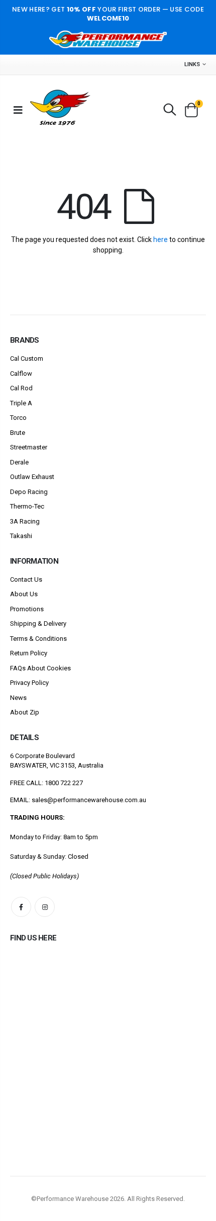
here (160, 239)
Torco (18, 417)
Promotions (27, 609)
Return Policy (28, 653)
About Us (24, 594)
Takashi (21, 536)
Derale (19, 462)
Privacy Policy (29, 682)
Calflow (21, 373)
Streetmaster (28, 447)
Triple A (21, 403)
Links (192, 64)
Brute (17, 432)
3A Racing (25, 521)
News (18, 697)
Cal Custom (26, 358)
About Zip (24, 712)
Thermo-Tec (27, 506)
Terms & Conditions (38, 638)
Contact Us (26, 579)
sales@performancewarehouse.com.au (89, 800)
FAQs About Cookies (40, 668)
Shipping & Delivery (38, 623)
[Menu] (18, 110)
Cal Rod (21, 388)
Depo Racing (29, 492)
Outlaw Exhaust (32, 476)
